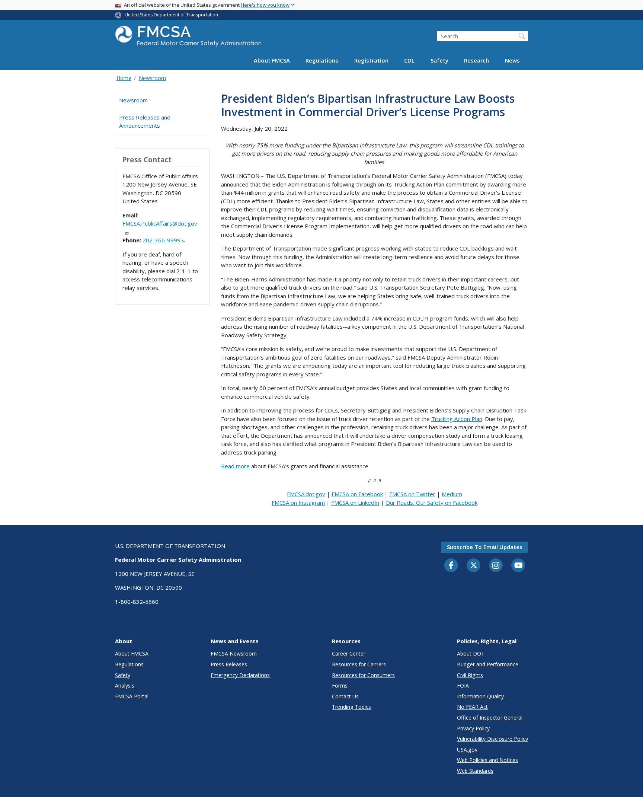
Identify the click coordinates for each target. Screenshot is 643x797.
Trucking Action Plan (456, 419)
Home (123, 78)
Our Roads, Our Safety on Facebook (431, 502)
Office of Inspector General (489, 717)
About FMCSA (272, 60)
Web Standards (475, 770)
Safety (439, 60)
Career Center (348, 653)
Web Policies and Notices (487, 759)
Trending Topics (351, 706)
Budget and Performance (487, 664)
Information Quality (480, 696)
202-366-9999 (161, 240)
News (512, 60)
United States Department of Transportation (171, 15)
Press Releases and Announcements (144, 122)
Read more (235, 466)
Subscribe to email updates (484, 547)
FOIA (463, 685)
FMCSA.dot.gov (306, 494)
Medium (452, 494)
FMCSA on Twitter (412, 494)
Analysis (124, 685)
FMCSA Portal (131, 696)
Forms (340, 685)
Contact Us (345, 696)
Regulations (321, 60)
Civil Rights (470, 675)
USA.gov (467, 749)
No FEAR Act (472, 706)
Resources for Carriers (359, 664)
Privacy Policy (473, 728)
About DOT (470, 653)
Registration (371, 60)
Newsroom (152, 78)
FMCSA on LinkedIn (355, 502)
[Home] (189, 38)
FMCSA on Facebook (357, 494)
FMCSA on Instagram (298, 502)
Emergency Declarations (240, 675)
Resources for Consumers (363, 675)
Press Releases (229, 664)
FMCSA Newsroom (234, 653)
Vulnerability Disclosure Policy (492, 738)
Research (476, 60)
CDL (409, 60)
